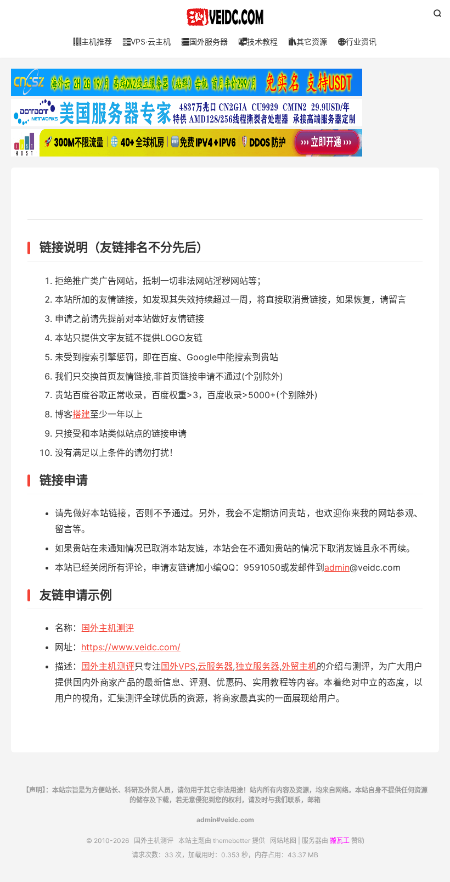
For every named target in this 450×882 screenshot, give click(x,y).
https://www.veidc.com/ (131, 646)
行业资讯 (357, 41)
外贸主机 (299, 666)
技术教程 (258, 41)
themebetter (231, 840)
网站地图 (283, 840)
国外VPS (178, 666)
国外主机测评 (225, 17)
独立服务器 (257, 666)
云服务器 (215, 666)
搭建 (81, 414)
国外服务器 (205, 41)
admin (337, 567)
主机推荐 (93, 41)
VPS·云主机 (147, 41)
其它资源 (308, 41)
